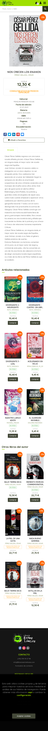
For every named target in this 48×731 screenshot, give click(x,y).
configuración (24, 695)
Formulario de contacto (24, 666)
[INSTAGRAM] (24, 648)
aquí (30, 692)
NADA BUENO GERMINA (35, 539)
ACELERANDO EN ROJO (35, 362)
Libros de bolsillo (24, 113)
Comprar (12, 323)
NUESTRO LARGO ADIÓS (13, 419)
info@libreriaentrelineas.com (24, 662)
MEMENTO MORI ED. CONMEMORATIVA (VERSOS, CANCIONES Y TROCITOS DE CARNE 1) (35, 483)
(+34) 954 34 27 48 (24, 659)
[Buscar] (45, 9)
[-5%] (12, 289)
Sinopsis (10, 150)
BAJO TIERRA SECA (12, 482)
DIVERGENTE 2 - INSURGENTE (13, 306)
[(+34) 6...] (28, 648)
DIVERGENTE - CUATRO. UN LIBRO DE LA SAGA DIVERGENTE (35, 306)
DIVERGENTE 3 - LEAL (13, 362)
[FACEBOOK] (20, 648)
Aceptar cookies (24, 716)
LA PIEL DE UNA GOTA (13, 539)
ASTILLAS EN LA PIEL (35, 592)
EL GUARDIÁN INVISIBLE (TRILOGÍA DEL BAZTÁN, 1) (35, 419)
